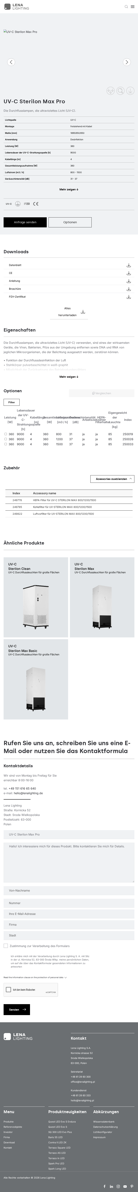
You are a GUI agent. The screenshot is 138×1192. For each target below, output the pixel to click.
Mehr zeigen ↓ (69, 189)
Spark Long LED (57, 1168)
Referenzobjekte (13, 1126)
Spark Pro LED (56, 1163)
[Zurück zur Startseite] (17, 6)
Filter (11, 402)
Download (9, 1142)
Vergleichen (103, 393)
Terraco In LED (56, 1158)
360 (11, 434)
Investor (8, 1132)
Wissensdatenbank (103, 1121)
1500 (59, 444)
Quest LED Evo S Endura (62, 1121)
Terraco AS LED (57, 1152)
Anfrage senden (25, 222)
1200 (59, 439)
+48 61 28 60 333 (81, 1095)
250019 (128, 434)
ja (83, 434)
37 (71, 439)
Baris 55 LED (55, 1137)
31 (70, 434)
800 (58, 434)
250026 (128, 439)
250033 (128, 444)
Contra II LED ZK (57, 1142)
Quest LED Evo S (57, 1126)
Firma (7, 1137)
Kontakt (8, 1147)
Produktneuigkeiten (67, 1111)
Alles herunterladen (67, 312)
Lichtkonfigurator (102, 1132)
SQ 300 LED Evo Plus (60, 1132)
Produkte (9, 1121)
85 (110, 434)
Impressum (99, 1137)
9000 (20, 434)
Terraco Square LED (59, 1147)
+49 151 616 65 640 (22, 788)
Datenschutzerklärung (105, 1126)
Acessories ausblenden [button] (111, 479)
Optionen (70, 222)
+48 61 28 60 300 (81, 1076)
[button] (126, 6)
